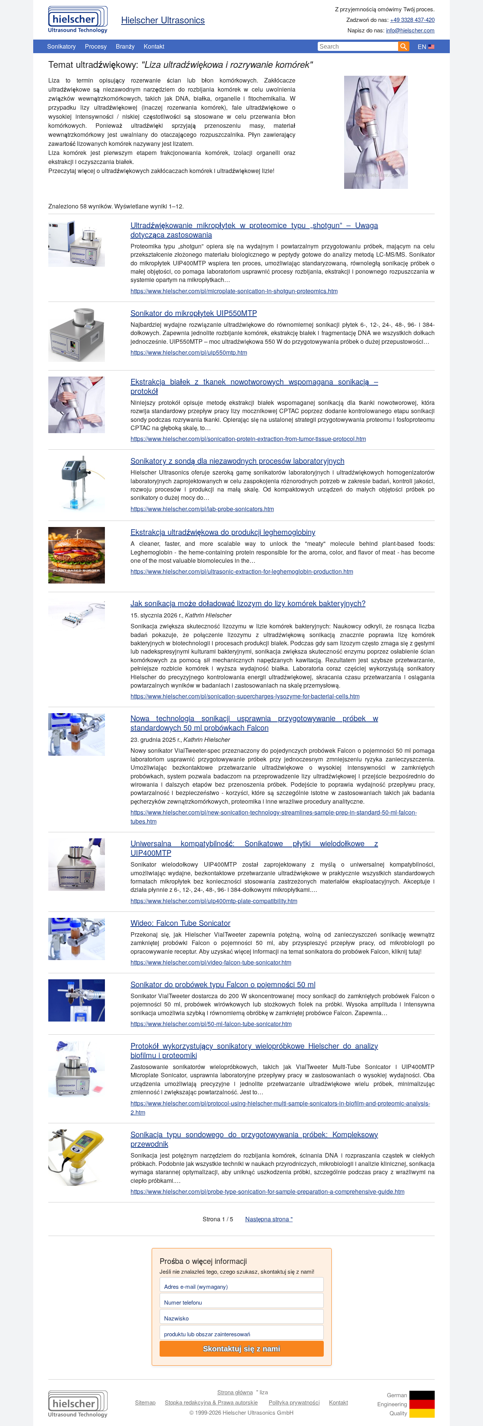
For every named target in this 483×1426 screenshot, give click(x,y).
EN (422, 46)
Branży (125, 46)
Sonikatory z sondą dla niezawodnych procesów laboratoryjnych (238, 460)
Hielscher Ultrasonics (163, 19)
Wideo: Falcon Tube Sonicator (181, 922)
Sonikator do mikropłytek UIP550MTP (194, 312)
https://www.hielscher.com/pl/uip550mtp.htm (189, 352)
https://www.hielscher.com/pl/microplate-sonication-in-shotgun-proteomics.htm (234, 290)
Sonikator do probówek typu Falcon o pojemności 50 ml (223, 984)
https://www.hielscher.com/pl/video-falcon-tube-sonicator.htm (211, 962)
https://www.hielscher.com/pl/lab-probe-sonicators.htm (202, 508)
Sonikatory (61, 46)
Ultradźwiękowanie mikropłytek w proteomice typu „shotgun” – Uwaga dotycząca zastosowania (254, 229)
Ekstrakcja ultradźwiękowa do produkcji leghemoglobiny (223, 531)
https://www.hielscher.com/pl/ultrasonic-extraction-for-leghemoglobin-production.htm (242, 571)
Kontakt (154, 46)
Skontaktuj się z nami (241, 1349)
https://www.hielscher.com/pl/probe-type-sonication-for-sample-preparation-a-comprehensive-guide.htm (268, 1191)
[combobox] (358, 46)
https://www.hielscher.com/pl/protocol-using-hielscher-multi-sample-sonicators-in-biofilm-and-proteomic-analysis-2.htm (280, 1108)
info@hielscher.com (410, 30)
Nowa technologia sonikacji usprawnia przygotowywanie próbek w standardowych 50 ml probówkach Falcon (254, 722)
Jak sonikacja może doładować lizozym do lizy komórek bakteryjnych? (248, 602)
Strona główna (235, 1392)
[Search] (403, 46)
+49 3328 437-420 (412, 19)
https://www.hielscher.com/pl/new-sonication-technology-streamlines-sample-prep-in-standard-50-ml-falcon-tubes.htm (274, 817)
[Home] (78, 17)
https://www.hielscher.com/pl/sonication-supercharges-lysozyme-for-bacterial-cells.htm (245, 696)
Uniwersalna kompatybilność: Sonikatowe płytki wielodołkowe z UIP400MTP (254, 848)
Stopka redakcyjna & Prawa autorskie (211, 1402)
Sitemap (145, 1402)
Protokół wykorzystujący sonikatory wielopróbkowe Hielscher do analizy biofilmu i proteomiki (254, 1050)
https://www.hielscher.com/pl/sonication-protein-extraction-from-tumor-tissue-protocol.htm (248, 438)
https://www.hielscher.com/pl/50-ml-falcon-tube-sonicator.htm (211, 1023)
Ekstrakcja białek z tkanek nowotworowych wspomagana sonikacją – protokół (254, 386)
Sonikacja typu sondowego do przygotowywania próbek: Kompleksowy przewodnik (254, 1139)
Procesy (96, 46)
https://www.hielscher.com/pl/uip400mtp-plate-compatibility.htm (214, 900)
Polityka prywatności (294, 1402)
